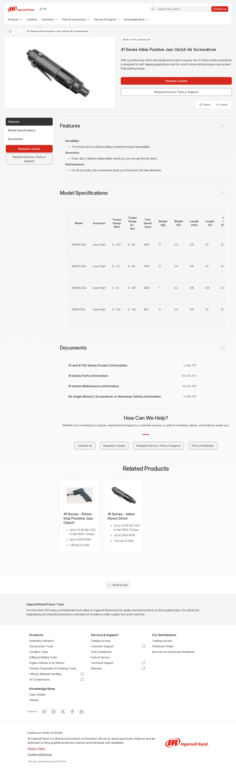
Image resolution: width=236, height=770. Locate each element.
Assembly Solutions (41, 640)
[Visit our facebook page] (72, 711)
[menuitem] (15, 19)
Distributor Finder (162, 646)
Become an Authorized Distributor (173, 652)
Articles (34, 700)
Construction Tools (41, 646)
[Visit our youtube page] (44, 711)
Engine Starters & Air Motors (46, 663)
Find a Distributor (101, 652)
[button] (146, 125)
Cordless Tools (38, 652)
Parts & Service (100, 657)
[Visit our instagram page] (53, 711)
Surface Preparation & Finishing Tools (52, 668)
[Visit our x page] (63, 711)
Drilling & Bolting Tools (43, 657)
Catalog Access (101, 640)
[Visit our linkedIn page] (81, 711)
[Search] (153, 9)
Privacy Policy (36, 748)
